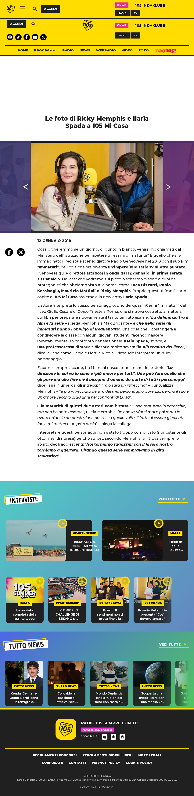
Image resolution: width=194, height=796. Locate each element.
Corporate (52, 763)
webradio (106, 50)
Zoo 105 (165, 50)
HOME (23, 50)
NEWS (85, 50)
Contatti (77, 763)
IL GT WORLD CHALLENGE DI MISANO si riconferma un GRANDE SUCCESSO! (67, 615)
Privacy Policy (106, 763)
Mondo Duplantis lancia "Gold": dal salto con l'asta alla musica (109, 698)
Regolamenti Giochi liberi (107, 755)
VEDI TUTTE (169, 499)
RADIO (122, 13)
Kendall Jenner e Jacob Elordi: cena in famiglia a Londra (24, 698)
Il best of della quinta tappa (175, 546)
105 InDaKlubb (150, 5)
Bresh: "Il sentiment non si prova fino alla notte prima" (110, 615)
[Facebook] (9, 252)
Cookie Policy (139, 763)
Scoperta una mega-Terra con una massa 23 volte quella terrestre (151, 698)
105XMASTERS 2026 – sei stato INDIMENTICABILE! (84, 546)
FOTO (143, 50)
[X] (21, 252)
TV (135, 13)
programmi (45, 50)
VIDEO (127, 50)
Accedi (50, 9)
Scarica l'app (97, 730)
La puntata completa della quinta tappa (24, 615)
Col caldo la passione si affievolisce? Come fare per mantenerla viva (66, 698)
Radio (68, 50)
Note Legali (149, 755)
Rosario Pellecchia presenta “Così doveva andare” (152, 615)
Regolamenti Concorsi (55, 755)
